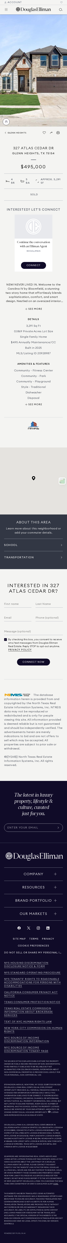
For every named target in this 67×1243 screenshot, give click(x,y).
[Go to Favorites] (61, 2)
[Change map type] (62, 481)
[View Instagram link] (38, 928)
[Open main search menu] (61, 9)
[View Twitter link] (29, 928)
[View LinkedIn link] (48, 928)
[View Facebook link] (19, 928)
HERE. (55, 1184)
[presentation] (33, 70)
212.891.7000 (49, 1084)
